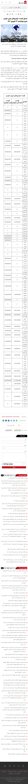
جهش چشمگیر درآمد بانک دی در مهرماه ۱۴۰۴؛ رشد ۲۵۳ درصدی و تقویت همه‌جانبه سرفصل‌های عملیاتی (14, 561)
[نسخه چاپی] (7, 14)
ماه (5, 475)
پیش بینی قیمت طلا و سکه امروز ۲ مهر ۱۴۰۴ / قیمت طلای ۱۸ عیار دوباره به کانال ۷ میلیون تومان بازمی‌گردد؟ (14, 505)
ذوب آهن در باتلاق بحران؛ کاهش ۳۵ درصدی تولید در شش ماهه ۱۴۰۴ (14, 676)
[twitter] (11, 420)
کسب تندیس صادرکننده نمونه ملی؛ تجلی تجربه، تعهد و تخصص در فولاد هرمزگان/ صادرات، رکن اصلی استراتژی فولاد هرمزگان (13, 613)
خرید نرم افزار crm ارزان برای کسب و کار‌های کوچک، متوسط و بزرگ (13, 745)
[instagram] (14, 766)
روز (11, 475)
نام (25, 440)
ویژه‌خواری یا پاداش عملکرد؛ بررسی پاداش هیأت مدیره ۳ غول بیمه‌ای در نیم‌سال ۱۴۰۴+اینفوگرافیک (13, 740)
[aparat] (23, 766)
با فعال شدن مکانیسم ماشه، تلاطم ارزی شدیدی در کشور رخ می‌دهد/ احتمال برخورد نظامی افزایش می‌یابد (14, 631)
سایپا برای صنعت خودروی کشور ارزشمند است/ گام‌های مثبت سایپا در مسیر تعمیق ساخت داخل (13, 597)
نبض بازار (21, 51)
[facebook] (8, 420)
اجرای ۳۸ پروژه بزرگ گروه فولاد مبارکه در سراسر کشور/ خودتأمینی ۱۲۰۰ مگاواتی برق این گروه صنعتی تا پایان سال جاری (14, 710)
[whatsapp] (16, 420)
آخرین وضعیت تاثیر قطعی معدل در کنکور (17, 730)
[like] (18, 425)
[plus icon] (20, 14)
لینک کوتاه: (23, 417)
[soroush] (3, 420)
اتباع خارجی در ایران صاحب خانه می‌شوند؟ (17, 627)
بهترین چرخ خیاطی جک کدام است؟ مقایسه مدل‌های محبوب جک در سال (13, 643)
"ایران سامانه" (11, 781)
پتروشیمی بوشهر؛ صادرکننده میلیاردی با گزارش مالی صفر (14, 680)
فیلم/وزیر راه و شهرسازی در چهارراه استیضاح (17, 754)
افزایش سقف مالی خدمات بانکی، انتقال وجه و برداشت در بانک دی (14, 556)
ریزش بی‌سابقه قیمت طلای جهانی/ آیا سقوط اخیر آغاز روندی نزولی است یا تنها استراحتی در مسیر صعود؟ (13, 489)
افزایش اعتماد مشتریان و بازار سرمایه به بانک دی (16, 667)
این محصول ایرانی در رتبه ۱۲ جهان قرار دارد (17, 478)
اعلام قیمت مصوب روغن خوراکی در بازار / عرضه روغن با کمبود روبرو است (13, 497)
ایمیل (25, 445)
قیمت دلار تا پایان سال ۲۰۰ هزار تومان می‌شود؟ (16, 733)
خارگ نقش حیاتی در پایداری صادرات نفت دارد (16, 552)
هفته (8, 475)
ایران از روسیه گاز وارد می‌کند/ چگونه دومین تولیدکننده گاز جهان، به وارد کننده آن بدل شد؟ (14, 619)
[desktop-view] (10, 2)
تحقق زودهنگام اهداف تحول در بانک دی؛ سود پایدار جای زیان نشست (14, 726)
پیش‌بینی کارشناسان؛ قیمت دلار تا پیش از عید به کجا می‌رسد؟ (13, 541)
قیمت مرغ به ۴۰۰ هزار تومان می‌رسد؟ (18, 493)
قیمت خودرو (17, 430)
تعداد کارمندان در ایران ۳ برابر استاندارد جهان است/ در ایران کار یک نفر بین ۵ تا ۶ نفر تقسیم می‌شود (14, 530)
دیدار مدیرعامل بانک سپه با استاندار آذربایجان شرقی (15, 654)
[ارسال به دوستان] (10, 14)
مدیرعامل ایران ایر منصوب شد (20, 501)
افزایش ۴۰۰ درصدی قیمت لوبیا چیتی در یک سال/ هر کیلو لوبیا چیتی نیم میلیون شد (14, 658)
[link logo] (23, 2)
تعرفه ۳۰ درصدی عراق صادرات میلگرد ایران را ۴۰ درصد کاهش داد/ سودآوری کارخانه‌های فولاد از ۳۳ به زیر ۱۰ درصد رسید (14, 536)
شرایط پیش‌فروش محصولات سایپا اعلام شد (17, 513)
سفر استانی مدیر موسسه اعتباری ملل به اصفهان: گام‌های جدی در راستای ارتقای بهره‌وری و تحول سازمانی (14, 663)
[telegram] (14, 420)
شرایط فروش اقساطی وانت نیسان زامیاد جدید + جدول (14, 516)
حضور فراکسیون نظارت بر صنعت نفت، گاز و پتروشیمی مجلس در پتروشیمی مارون (15, 671)
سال (2, 475)
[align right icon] (18, 14)
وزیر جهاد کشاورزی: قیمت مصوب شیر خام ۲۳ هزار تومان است (14, 525)
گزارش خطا (10, 425)
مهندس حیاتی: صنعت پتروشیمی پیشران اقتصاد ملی (15, 718)
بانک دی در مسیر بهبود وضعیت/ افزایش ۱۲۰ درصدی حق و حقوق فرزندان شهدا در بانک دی (14, 510)
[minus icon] (16, 14)
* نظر (25, 451)
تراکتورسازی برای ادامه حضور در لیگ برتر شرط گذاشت (15, 736)
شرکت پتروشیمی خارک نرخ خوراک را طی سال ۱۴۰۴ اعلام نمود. (14, 545)
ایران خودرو (17, 68)
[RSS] (5, 766)
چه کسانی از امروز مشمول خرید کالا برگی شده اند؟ (16, 715)
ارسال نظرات (22, 436)
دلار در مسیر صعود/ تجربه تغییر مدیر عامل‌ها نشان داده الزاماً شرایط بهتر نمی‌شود (13, 721)
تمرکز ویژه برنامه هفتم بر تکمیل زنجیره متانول (16, 549)
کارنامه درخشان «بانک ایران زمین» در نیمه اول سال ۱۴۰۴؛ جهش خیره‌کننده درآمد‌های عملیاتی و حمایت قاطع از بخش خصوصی (14, 606)
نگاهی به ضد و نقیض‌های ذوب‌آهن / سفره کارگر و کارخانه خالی (14, 750)
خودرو (16, 7)
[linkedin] (6, 420)
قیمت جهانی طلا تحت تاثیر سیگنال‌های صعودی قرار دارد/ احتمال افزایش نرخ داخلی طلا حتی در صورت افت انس (14, 520)
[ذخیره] (12, 14)
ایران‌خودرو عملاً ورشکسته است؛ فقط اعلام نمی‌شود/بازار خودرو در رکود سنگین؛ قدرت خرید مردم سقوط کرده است (14, 684)
